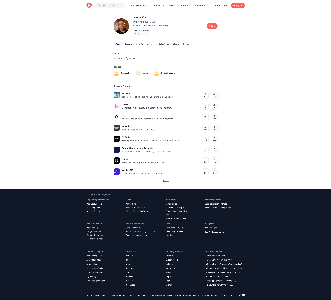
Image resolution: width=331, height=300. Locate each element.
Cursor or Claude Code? (216, 256)
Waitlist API (127, 170)
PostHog (130, 268)
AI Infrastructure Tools (135, 207)
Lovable (129, 256)
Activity (139, 44)
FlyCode (126, 137)
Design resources (93, 231)
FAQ (138, 295)
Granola (129, 276)
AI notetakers (171, 204)
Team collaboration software (178, 211)
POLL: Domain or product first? (219, 260)
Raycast (129, 281)
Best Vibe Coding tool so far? (218, 276)
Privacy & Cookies (157, 295)
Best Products (138, 5)
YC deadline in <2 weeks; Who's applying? (224, 264)
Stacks (176, 44)
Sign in (239, 5)
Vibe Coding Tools (94, 204)
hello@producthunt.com (221, 295)
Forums (184, 5)
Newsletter (116, 295)
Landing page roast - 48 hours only (221, 281)
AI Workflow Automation (176, 218)
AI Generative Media (95, 239)
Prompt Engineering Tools (137, 211)
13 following (163, 25)
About (118, 44)
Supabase (130, 285)
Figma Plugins (92, 276)
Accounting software (174, 228)
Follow (212, 26)
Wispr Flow (170, 268)
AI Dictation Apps (93, 260)
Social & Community (135, 223)
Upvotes (151, 44)
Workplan (126, 126)
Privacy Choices (174, 295)
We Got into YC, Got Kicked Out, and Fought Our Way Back (224, 268)
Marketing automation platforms (218, 207)
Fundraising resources (175, 231)
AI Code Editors (93, 211)
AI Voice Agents (211, 228)
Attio (128, 264)
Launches (157, 5)
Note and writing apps (175, 207)
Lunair (125, 104)
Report (166, 181)
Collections (164, 44)
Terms (144, 295)
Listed (125, 159)
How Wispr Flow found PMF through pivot (223, 272)
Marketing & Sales (213, 200)
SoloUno (126, 93)
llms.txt (196, 295)
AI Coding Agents (93, 207)
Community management (136, 235)
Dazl (124, 115)
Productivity (171, 200)
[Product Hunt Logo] (89, 5)
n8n (128, 260)
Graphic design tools (95, 235)
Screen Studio (172, 260)
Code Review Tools (94, 268)
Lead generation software (216, 204)
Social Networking (134, 228)
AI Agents (209, 223)
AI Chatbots (131, 204)
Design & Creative (94, 223)
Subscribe (222, 5)
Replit (168, 276)
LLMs (128, 200)
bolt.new (169, 264)
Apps (125, 295)
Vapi (128, 272)
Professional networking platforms (140, 231)
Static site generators (95, 281)
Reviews (187, 44)
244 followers (149, 25)
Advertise (200, 5)
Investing (169, 235)
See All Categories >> (214, 232)
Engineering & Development (98, 200)
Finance (169, 223)
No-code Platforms (94, 272)
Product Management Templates (138, 148)
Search (169, 215)
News (171, 5)
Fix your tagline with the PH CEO (219, 285)
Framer (169, 272)
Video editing (92, 228)
